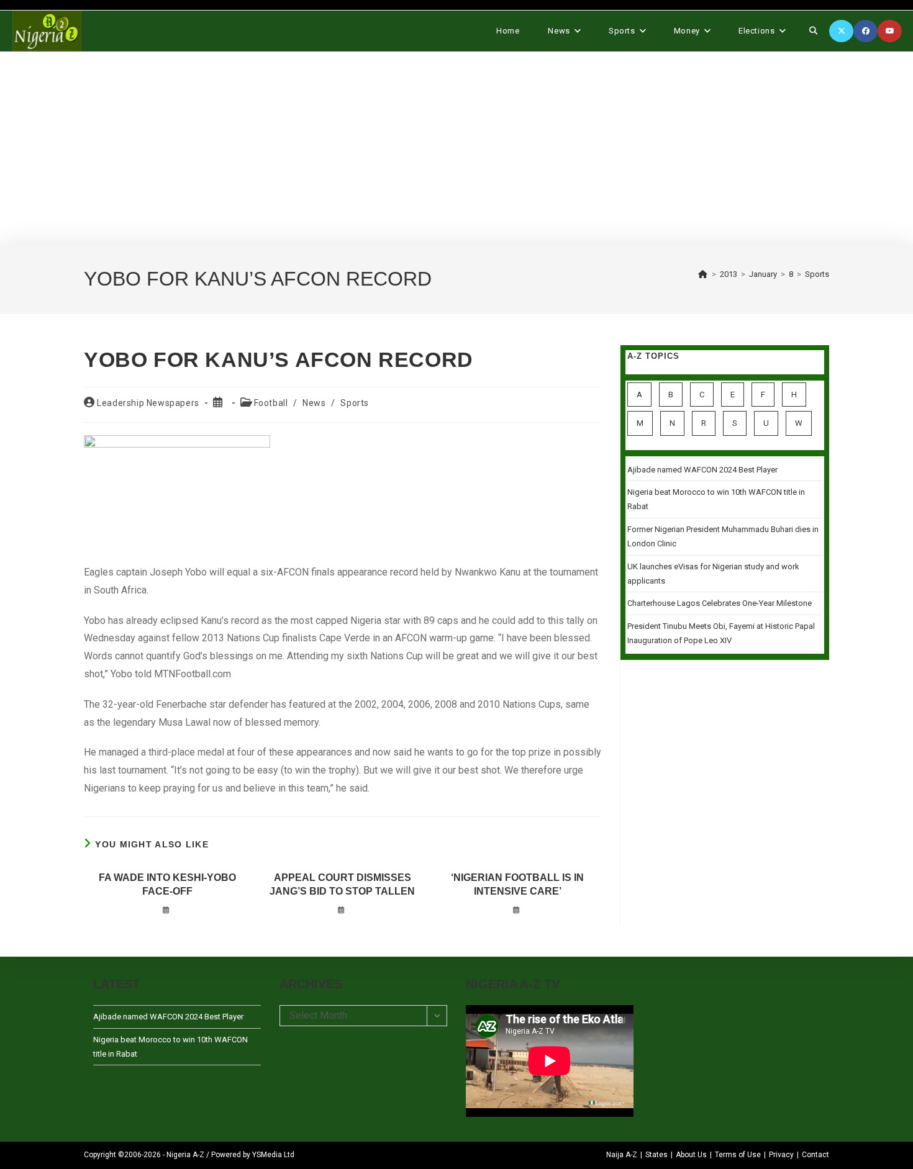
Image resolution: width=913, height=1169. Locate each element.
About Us (691, 1154)
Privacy (781, 1154)
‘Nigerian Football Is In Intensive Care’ (517, 884)
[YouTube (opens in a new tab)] (890, 31)
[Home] (703, 274)
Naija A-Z (621, 1154)
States (656, 1154)
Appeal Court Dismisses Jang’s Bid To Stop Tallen (342, 884)
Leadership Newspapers (148, 403)
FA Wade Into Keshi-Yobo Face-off (167, 884)
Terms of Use (738, 1154)
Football (271, 403)
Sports (817, 274)
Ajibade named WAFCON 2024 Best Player (702, 469)
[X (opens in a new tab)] (841, 31)
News (313, 403)
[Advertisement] (456, 148)
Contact (815, 1154)
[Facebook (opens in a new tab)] (865, 31)
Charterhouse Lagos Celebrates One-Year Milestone (719, 603)
